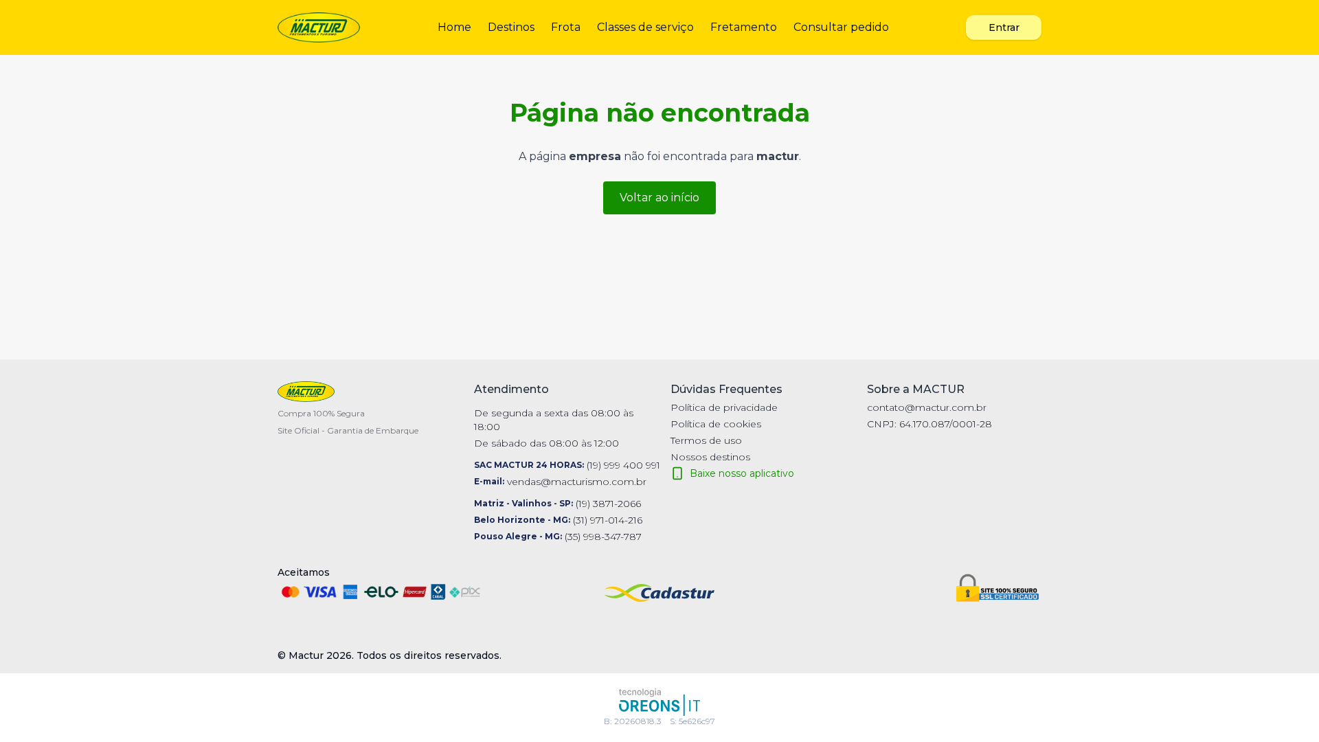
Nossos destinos (710, 457)
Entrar (1004, 27)
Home (454, 27)
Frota (565, 27)
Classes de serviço (645, 27)
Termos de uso (706, 440)
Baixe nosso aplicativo (742, 473)
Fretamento (743, 27)
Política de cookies (715, 424)
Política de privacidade (724, 407)
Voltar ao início (659, 197)
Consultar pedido (841, 27)
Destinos (511, 27)
